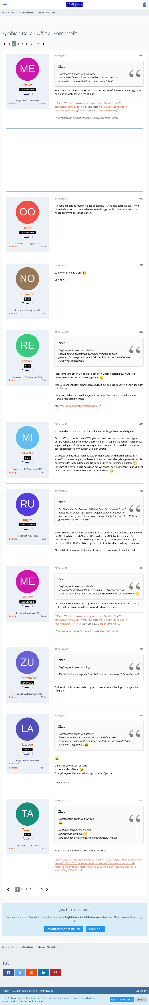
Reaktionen (14, 763)
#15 (141, 424)
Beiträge (13, 103)
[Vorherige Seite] (4, 44)
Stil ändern (141, 990)
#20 (141, 800)
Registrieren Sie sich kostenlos (82, 917)
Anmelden (95, 929)
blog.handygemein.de (67, 106)
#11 (141, 55)
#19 (141, 715)
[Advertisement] (74, 159)
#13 (141, 265)
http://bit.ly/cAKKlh (65, 110)
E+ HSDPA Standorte (112, 106)
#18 (141, 649)
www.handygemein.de (88, 103)
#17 (141, 568)
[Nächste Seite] (43, 44)
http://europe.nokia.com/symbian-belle (76, 405)
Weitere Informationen (122, 999)
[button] (5, 4)
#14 (141, 332)
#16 (141, 490)
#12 (141, 198)
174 (37, 43)
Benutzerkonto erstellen (64, 929)
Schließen (141, 999)
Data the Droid (106, 110)
